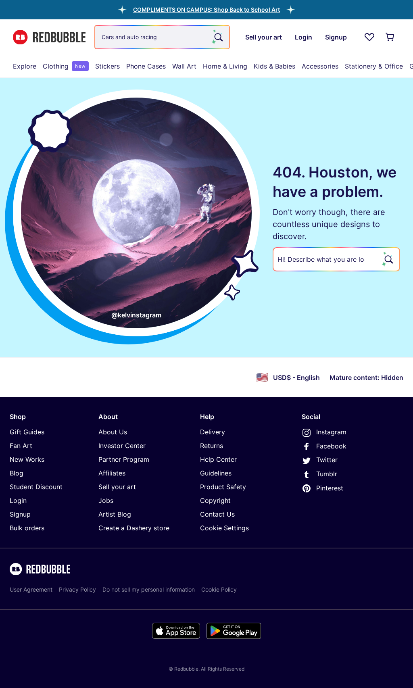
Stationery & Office (374, 66)
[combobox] (162, 37)
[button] (206, 9)
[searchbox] (336, 259)
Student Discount (36, 487)
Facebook (331, 446)
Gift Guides (27, 432)
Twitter (327, 460)
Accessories (320, 66)
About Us (112, 432)
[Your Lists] (369, 37)
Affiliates (111, 473)
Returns (211, 446)
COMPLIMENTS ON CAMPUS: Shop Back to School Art (206, 9)
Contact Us (217, 514)
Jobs (105, 500)
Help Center (218, 459)
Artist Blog (114, 514)
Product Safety (223, 487)
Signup (20, 514)
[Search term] (218, 37)
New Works (27, 459)
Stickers (107, 66)
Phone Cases (146, 66)
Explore (24, 66)
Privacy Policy (77, 589)
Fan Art (21, 446)
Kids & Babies (274, 66)
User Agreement (31, 589)
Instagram (331, 432)
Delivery (212, 432)
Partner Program (123, 459)
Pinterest (329, 488)
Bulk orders (27, 528)
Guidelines (216, 473)
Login (18, 500)
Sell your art (117, 487)
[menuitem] (24, 66)
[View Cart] (390, 37)
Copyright (215, 500)
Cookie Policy (219, 589)
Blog (16, 473)
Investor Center (122, 446)
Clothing (64, 66)
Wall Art (184, 66)
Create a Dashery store (133, 528)
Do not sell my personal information (148, 589)
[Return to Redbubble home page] (49, 37)
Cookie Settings (224, 528)
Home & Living (225, 66)
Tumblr (326, 474)
